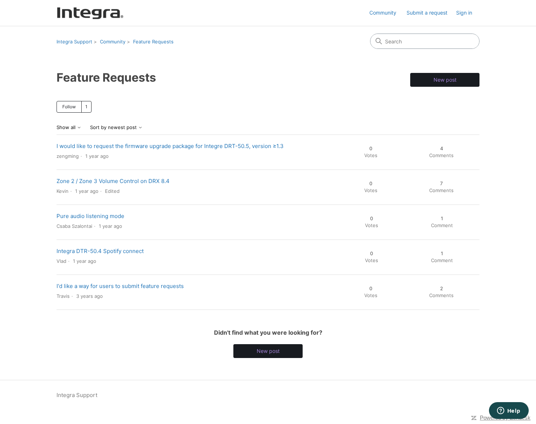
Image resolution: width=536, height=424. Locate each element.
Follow (69, 106)
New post (445, 80)
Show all (67, 127)
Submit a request (427, 12)
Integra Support (74, 41)
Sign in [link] (464, 12)
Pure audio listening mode (90, 216)
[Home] (90, 13)
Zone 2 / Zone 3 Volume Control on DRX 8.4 (113, 181)
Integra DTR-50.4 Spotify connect (100, 251)
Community (382, 12)
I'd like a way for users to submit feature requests (120, 286)
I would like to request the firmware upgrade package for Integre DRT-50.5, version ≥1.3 (170, 146)
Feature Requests (153, 41)
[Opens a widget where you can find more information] (509, 411)
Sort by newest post (114, 127)
